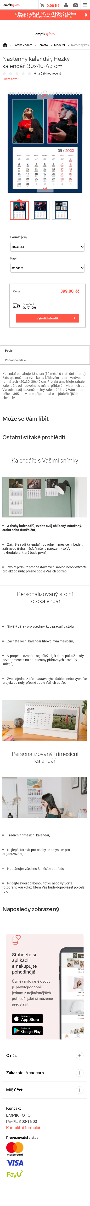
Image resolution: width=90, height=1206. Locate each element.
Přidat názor (10, 79)
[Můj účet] (66, 5)
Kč (53, 5)
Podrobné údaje (15, 360)
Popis (8, 350)
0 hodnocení (52, 73)
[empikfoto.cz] (45, 33)
